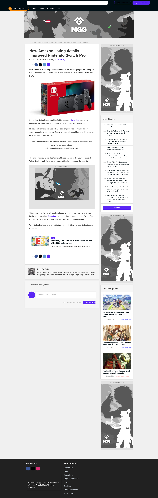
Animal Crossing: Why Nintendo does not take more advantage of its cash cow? (118, 189)
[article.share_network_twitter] (40, 64)
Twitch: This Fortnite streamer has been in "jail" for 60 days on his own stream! (118, 164)
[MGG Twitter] (33, 468)
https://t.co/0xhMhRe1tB (83, 142)
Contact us (68, 468)
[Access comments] (48, 64)
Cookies (67, 486)
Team (66, 471)
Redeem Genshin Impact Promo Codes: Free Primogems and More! (116, 314)
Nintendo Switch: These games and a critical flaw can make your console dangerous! (118, 156)
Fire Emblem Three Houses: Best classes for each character (116, 372)
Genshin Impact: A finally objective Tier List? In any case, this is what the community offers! (118, 198)
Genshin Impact (126, 319)
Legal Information (71, 479)
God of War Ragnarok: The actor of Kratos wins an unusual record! (118, 133)
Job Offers (68, 475)
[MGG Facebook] (28, 468)
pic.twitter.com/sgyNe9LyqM (62, 145)
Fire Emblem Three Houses (125, 376)
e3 (53, 238)
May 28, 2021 (73, 148)
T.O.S (66, 482)
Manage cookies (71, 490)
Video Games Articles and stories (43, 42)
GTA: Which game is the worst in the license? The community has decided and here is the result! (118, 172)
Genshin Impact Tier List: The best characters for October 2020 (117, 344)
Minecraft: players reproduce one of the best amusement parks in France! (117, 141)
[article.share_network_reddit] (44, 64)
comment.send (90, 302)
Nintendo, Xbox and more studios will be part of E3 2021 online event (71, 242)
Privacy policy (69, 493)
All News (117, 208)
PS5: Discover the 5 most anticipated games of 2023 (116, 148)
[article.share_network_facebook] (36, 64)
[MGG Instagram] (38, 468)
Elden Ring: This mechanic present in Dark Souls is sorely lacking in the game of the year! (118, 181)
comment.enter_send (73, 302)
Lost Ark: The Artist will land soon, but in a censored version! (118, 126)
